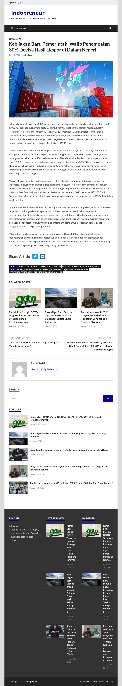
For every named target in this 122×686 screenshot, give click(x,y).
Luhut (97, 266)
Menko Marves (57, 269)
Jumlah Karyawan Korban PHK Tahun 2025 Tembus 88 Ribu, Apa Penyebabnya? (71, 483)
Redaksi (28, 55)
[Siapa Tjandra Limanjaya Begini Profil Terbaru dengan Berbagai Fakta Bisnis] (18, 450)
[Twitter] (35, 256)
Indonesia (76, 266)
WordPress (96, 681)
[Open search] (110, 28)
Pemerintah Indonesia (77, 269)
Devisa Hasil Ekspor (35, 266)
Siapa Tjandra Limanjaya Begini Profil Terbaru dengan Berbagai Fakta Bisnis (69, 449)
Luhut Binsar (16, 269)
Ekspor (65, 266)
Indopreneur (28, 12)
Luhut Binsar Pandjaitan (36, 269)
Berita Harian (15, 39)
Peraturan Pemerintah (21, 272)
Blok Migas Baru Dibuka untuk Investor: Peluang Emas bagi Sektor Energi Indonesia (58, 317)
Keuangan (88, 266)
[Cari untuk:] (61, 398)
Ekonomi (56, 266)
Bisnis (21, 266)
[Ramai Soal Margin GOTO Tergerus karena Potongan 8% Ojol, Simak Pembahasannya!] (25, 298)
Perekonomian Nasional (46, 272)
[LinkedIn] (42, 256)
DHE (48, 266)
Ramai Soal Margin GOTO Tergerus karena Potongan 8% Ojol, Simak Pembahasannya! (24, 317)
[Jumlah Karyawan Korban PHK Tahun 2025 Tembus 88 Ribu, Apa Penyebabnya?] (18, 483)
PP (61, 272)
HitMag (109, 681)
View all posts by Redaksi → (44, 369)
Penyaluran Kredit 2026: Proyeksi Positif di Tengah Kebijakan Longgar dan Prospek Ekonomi (95, 317)
